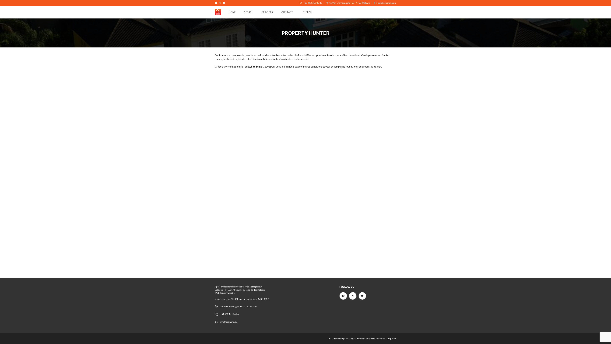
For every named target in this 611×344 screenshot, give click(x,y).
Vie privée (391, 338)
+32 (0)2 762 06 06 (312, 3)
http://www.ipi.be (226, 293)
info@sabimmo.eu (387, 3)
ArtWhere (360, 338)
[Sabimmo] (218, 12)
